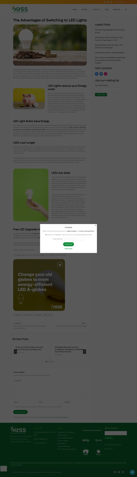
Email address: (58, 239)
